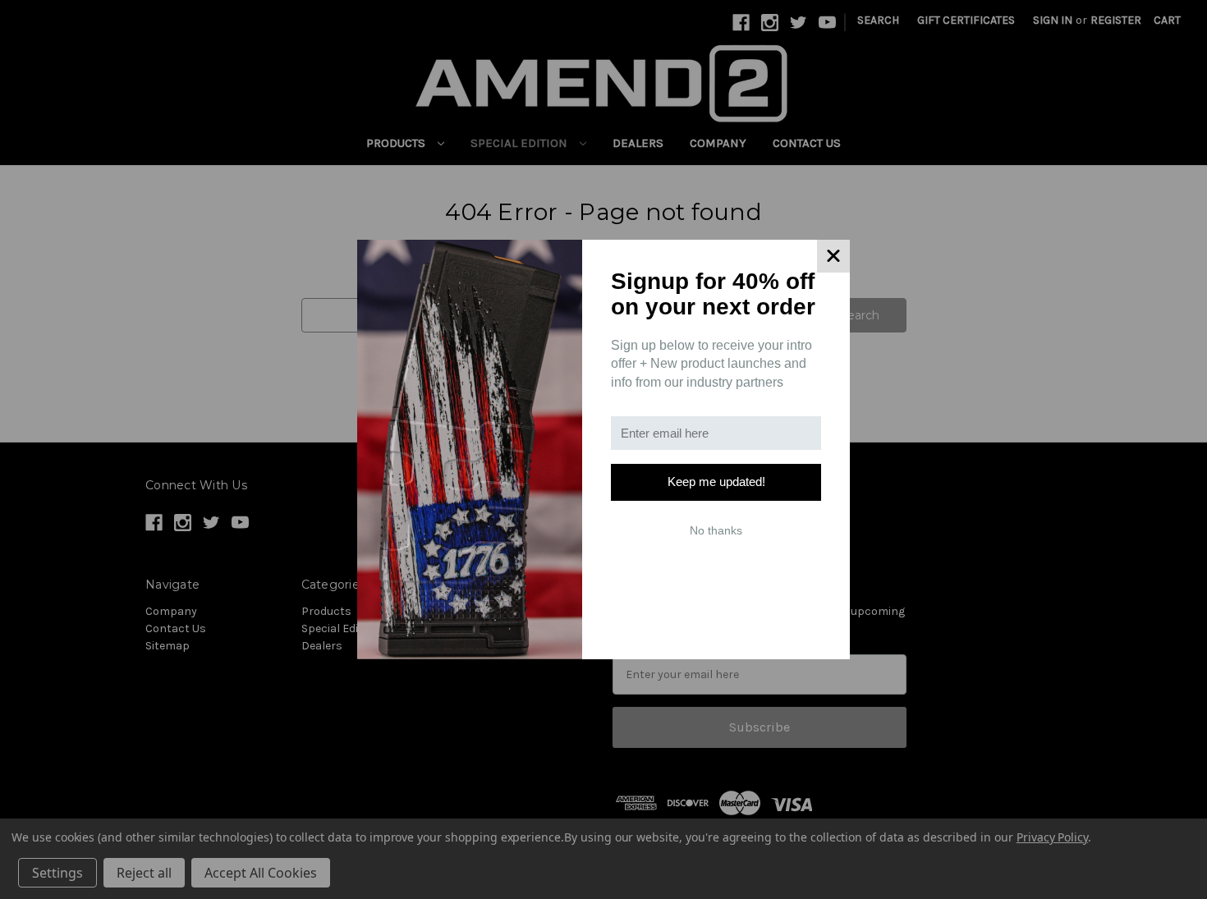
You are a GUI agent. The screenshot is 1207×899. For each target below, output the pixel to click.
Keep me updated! (716, 481)
